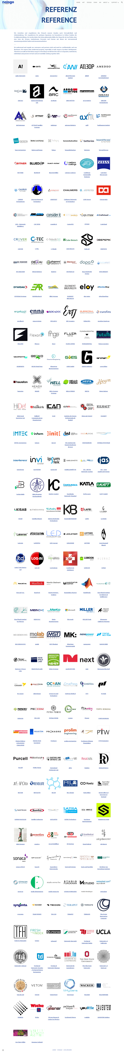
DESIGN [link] (89, 2)
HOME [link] (78, 2)
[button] (122, 2)
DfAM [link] (95, 2)
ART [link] (83, 2)
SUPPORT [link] (114, 2)
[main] (53, 14)
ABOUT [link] (105, 2)
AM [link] (100, 2)
